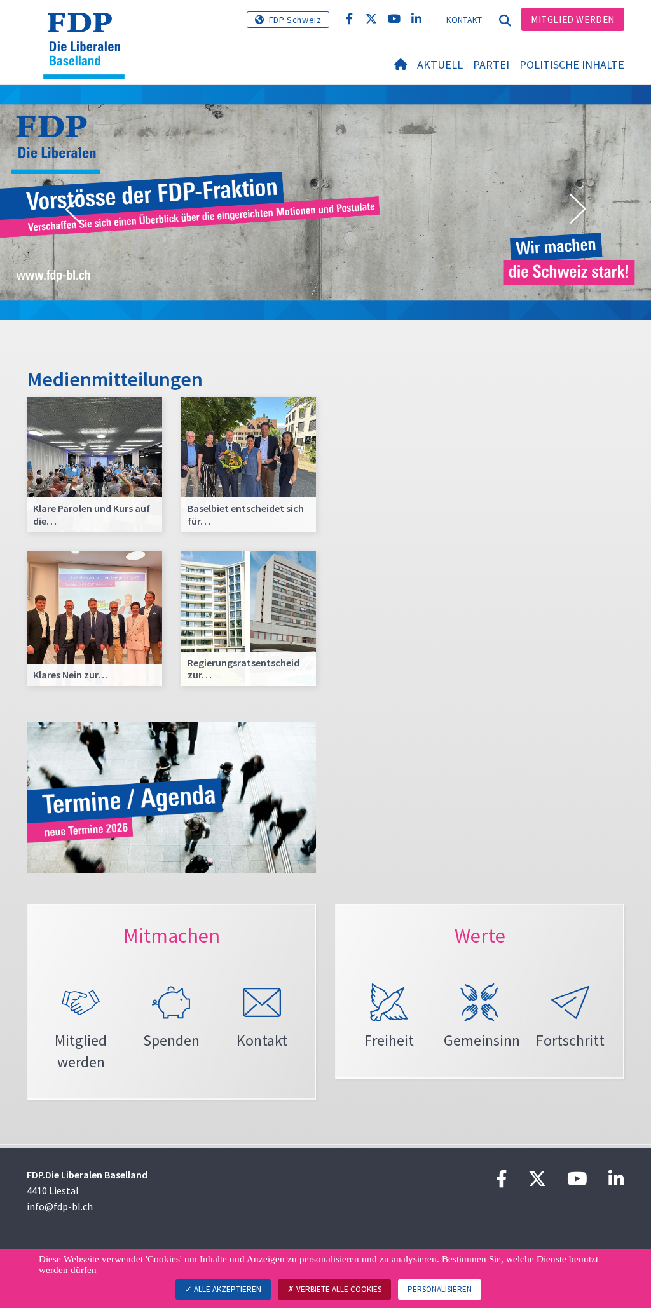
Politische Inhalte (571, 64)
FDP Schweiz (295, 19)
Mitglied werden (573, 19)
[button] (73, 209)
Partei (491, 64)
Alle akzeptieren (226, 1289)
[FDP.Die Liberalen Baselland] (89, 28)
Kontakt (464, 19)
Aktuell (440, 64)
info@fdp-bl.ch (60, 1206)
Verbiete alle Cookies (337, 1289)
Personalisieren (440, 1289)
